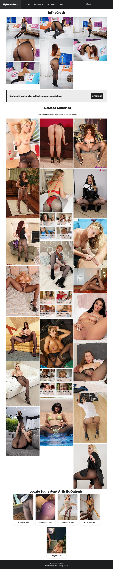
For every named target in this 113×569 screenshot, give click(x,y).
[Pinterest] (100, 4)
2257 (66, 565)
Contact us (49, 565)
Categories (51, 4)
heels (74, 114)
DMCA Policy (58, 565)
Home (28, 4)
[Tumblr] (104, 4)
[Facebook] (96, 4)
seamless (67, 114)
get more (97, 96)
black (52, 114)
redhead (59, 114)
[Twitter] (108, 4)
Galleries (38, 4)
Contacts (64, 4)
